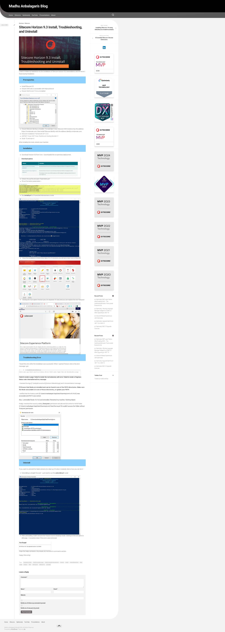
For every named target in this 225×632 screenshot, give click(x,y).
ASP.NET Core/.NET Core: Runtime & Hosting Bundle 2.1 (40, 136)
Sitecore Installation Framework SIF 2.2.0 (35, 134)
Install (66, 562)
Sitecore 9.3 (42, 564)
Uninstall (48, 564)
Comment (24, 577)
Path (30, 564)
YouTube (35, 15)
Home (11, 15)
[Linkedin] (104, 47)
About (53, 15)
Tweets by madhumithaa (101, 378)
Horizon (21, 23)
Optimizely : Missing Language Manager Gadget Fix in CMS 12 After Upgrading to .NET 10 (103, 310)
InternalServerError (74, 562)
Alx (24, 629)
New (81, 562)
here (41, 155)
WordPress (14, 629)
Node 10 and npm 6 (28, 138)
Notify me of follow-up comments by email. (33, 603)
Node (21, 564)
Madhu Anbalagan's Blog (28, 6)
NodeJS (25, 564)
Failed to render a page (38, 562)
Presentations (44, 15)
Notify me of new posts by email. (30, 608)
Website (23, 595)
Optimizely (26, 15)
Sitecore (18, 15)
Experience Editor (27, 562)
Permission (35, 564)
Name (23, 589)
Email (56, 589)
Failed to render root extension (52, 562)
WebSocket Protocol (33, 91)
